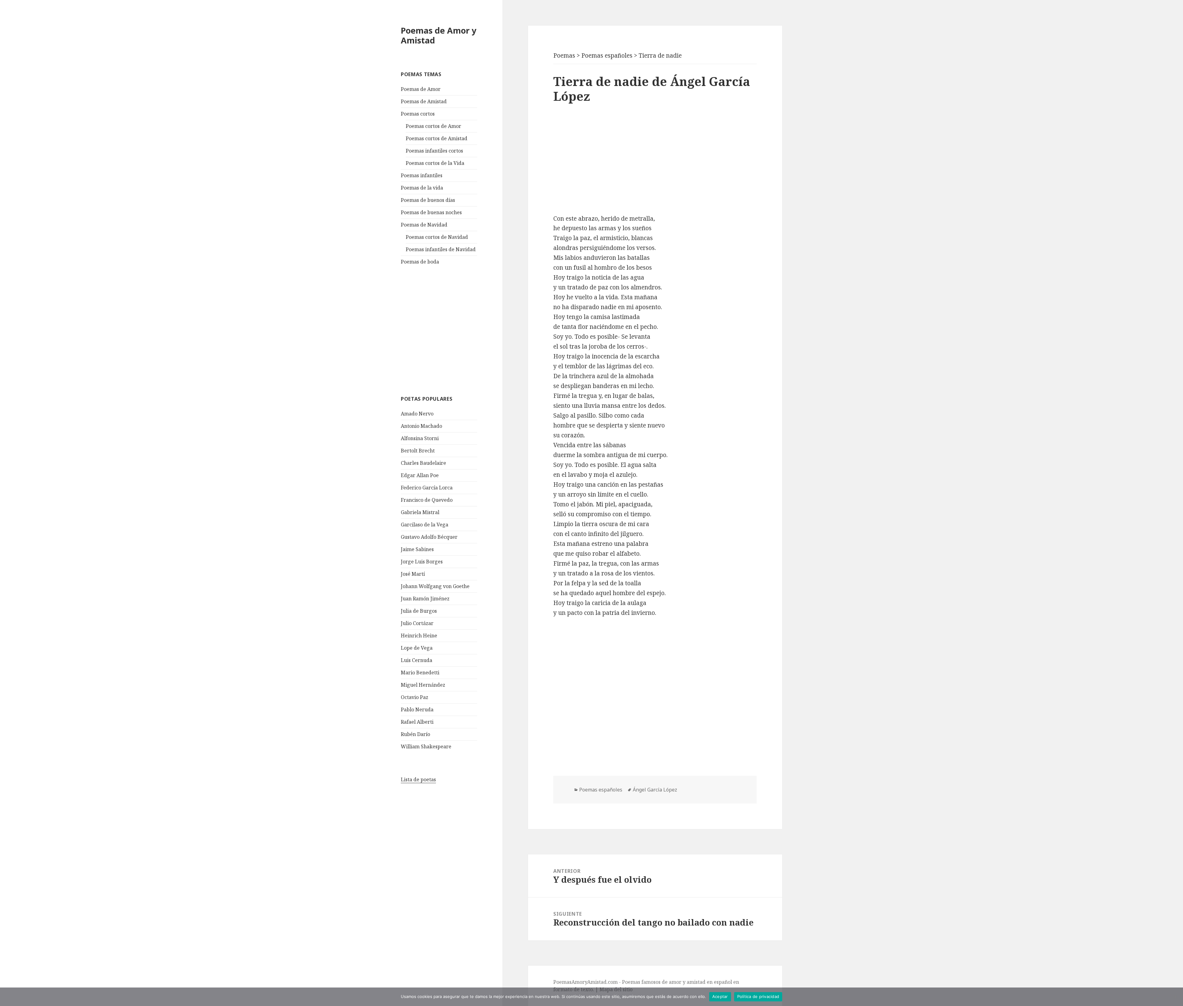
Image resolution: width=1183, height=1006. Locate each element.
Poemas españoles (600, 789)
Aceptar (720, 996)
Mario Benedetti (420, 672)
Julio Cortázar (417, 623)
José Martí (413, 573)
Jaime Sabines (417, 549)
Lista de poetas (418, 779)
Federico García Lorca (427, 487)
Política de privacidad (758, 996)
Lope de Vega (417, 647)
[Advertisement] (447, 329)
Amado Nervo (417, 413)
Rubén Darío (415, 734)
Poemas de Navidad (424, 224)
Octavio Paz (414, 697)
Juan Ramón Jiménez (425, 598)
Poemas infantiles (421, 175)
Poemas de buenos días (428, 200)
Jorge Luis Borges (422, 561)
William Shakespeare (426, 746)
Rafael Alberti (417, 721)
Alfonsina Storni (420, 438)
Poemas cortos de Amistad (436, 138)
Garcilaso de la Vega (424, 524)
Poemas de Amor (421, 89)
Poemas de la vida (422, 187)
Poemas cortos (418, 113)
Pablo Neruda (417, 709)
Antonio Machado (421, 426)
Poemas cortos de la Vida (435, 163)
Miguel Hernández (423, 684)
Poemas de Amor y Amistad (438, 35)
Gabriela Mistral (420, 512)
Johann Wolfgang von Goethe (435, 586)
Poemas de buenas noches (431, 212)
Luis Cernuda (416, 660)
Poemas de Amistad (424, 101)
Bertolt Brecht (418, 450)
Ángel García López (655, 789)
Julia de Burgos (419, 610)
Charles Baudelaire (423, 463)
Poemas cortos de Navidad (437, 237)
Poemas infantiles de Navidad (441, 249)
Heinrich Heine (419, 635)
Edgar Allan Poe (420, 475)
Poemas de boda (420, 261)
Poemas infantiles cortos (434, 150)
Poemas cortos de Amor (433, 126)
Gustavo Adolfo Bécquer (429, 537)
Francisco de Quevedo (427, 500)
